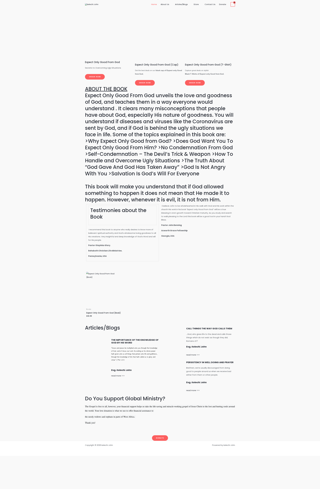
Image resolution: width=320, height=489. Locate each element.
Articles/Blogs (181, 4)
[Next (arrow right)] (160, 486)
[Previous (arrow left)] (160, 480)
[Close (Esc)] (160, 475)
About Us (165, 4)
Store (196, 4)
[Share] (160, 469)
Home (154, 4)
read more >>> (118, 375)
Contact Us (210, 4)
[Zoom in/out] (160, 458)
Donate (222, 4)
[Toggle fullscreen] (160, 464)
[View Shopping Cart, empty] (232, 4)
